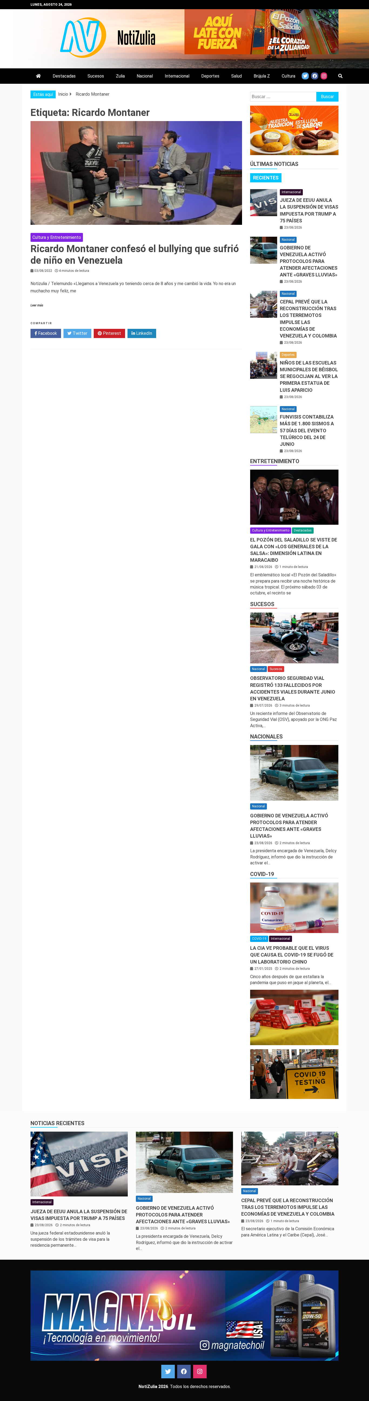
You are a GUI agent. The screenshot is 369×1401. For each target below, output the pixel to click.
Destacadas (64, 76)
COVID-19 (262, 874)
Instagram (200, 1371)
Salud (236, 76)
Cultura (288, 76)
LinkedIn (143, 333)
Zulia (120, 76)
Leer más (37, 305)
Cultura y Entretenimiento (56, 237)
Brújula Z (262, 76)
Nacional (145, 76)
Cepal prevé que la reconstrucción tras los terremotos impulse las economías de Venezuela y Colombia (287, 1207)
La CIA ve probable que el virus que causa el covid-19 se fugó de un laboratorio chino (291, 954)
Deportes (210, 76)
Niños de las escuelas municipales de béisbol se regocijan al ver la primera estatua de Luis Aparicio (309, 376)
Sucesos (96, 76)
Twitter (79, 333)
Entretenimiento (274, 461)
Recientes (266, 177)
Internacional (177, 76)
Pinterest (111, 333)
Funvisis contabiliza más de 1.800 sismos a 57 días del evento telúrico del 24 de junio (307, 430)
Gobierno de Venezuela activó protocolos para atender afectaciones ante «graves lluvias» (308, 261)
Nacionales (266, 736)
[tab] (265, 177)
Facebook (47, 333)
